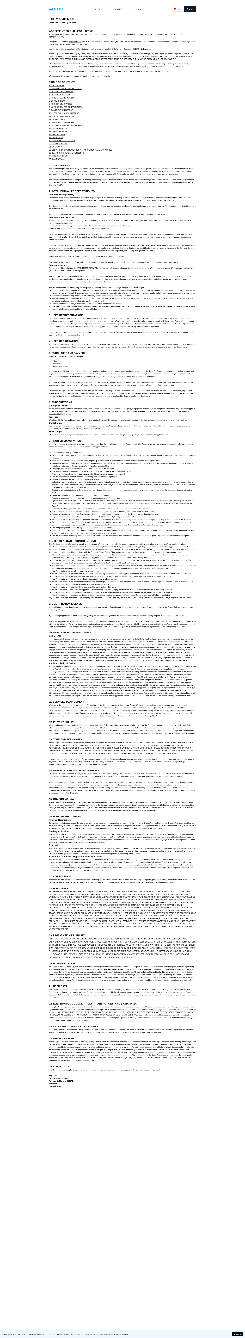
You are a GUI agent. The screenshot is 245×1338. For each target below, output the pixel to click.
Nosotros (118, 9)
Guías (138, 9)
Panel (190, 9)
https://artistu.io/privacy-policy (122, 725)
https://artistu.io (75, 42)
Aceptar (237, 1334)
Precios (98, 9)
